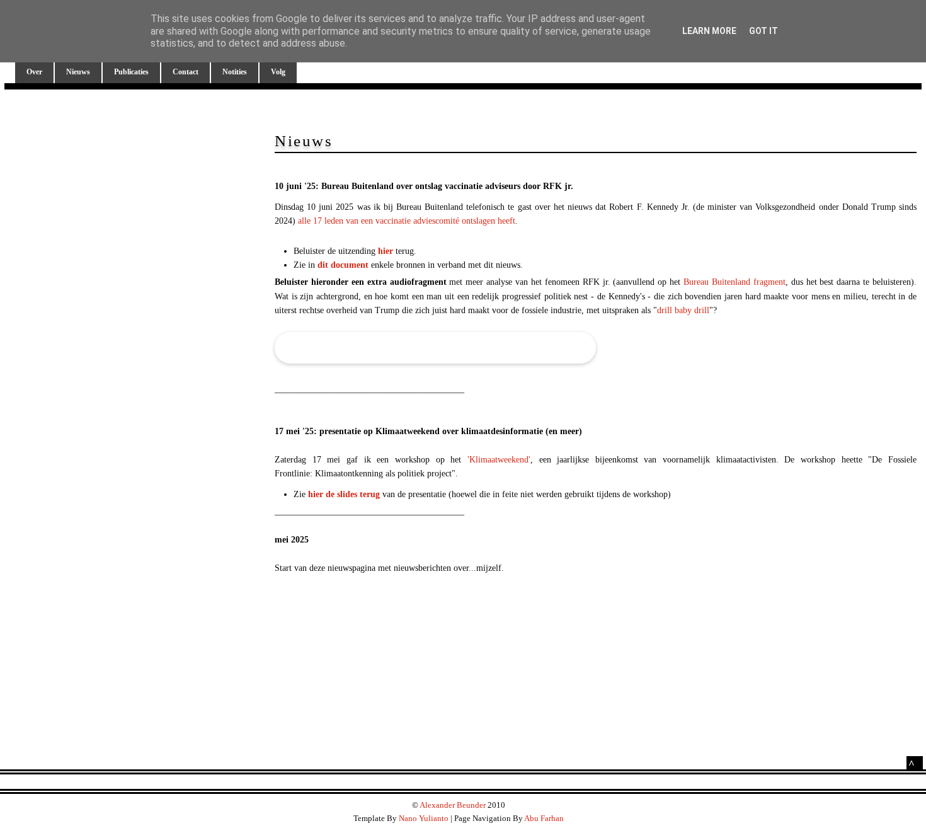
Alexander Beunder (453, 805)
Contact (185, 71)
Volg (278, 71)
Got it (763, 31)
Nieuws (78, 71)
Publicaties (131, 71)
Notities (234, 71)
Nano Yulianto (424, 818)
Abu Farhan (544, 818)
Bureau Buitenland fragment (734, 282)
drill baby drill (683, 310)
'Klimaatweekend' (498, 459)
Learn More (709, 31)
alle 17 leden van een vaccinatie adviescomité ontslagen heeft (406, 221)
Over (34, 71)
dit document (343, 265)
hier (385, 251)
